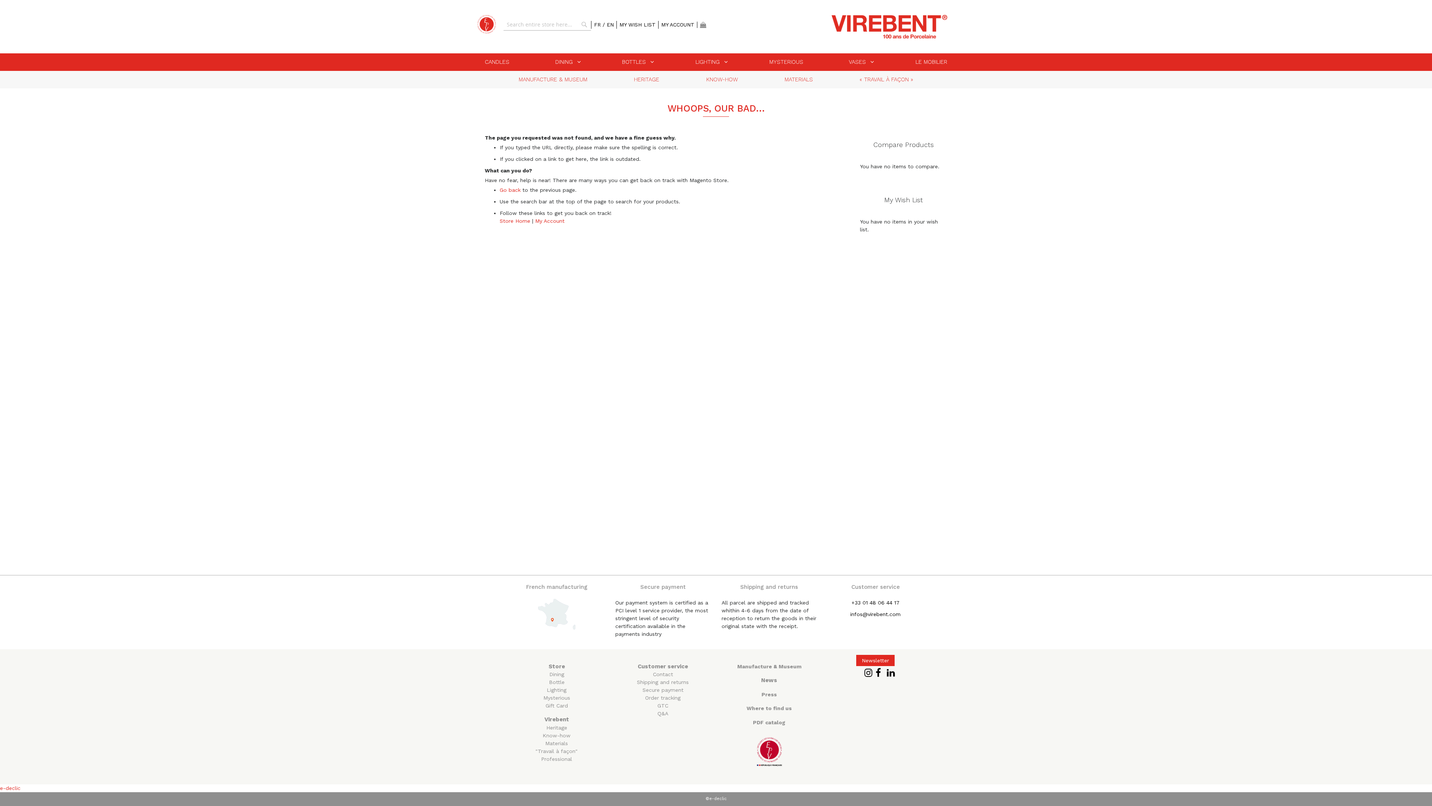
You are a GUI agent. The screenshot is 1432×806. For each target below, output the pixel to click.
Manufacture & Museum (769, 666)
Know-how (557, 735)
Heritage (556, 728)
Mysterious (556, 698)
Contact (663, 674)
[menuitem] (497, 62)
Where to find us (769, 708)
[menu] (716, 62)
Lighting (556, 690)
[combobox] (547, 25)
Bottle (557, 682)
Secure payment (663, 690)
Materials (556, 743)
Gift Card (557, 706)
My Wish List (637, 25)
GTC (662, 706)
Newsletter (875, 660)
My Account (677, 25)
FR (598, 25)
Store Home (515, 221)
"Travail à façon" (557, 751)
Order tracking (663, 698)
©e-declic (716, 798)
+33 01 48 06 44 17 (875, 603)
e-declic (10, 788)
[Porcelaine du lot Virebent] (486, 24)
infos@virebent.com (875, 614)
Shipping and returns (663, 682)
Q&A (662, 713)
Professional (556, 759)
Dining (556, 674)
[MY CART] (703, 25)
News (769, 680)
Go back (510, 190)
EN (610, 25)
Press (769, 694)
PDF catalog (769, 722)
